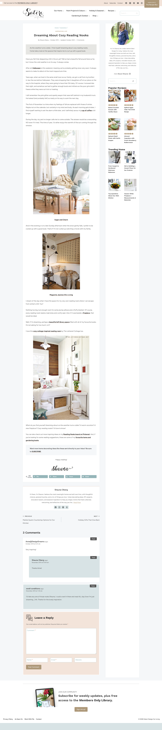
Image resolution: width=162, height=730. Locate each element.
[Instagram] (130, 3)
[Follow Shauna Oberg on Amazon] (67, 507)
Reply (93, 539)
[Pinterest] (134, 3)
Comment (31, 630)
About (106, 3)
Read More (77, 502)
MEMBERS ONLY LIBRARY (27, 3)
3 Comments (80, 40)
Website (78, 660)
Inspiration (59, 31)
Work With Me (29, 719)
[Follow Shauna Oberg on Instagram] (59, 507)
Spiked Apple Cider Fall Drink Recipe (129, 110)
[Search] (133, 81)
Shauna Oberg (44, 40)
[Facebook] (126, 3)
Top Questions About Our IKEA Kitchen (113, 196)
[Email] (138, 3)
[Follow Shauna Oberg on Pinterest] (63, 507)
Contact (120, 3)
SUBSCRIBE (36, 451)
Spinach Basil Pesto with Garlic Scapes (114, 138)
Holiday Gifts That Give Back (89, 518)
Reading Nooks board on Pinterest (76, 434)
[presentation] (114, 96)
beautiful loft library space (59, 322)
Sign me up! (81, 709)
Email (53, 660)
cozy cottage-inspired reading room (47, 331)
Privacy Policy (8, 719)
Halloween (36, 68)
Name (30, 660)
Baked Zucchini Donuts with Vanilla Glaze (113, 110)
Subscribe (113, 3)
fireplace (86, 313)
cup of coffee (86, 110)
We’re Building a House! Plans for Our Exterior (130, 168)
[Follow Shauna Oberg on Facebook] (55, 507)
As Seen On (19, 719)
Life (65, 31)
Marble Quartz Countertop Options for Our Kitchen (39, 519)
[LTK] (141, 3)
